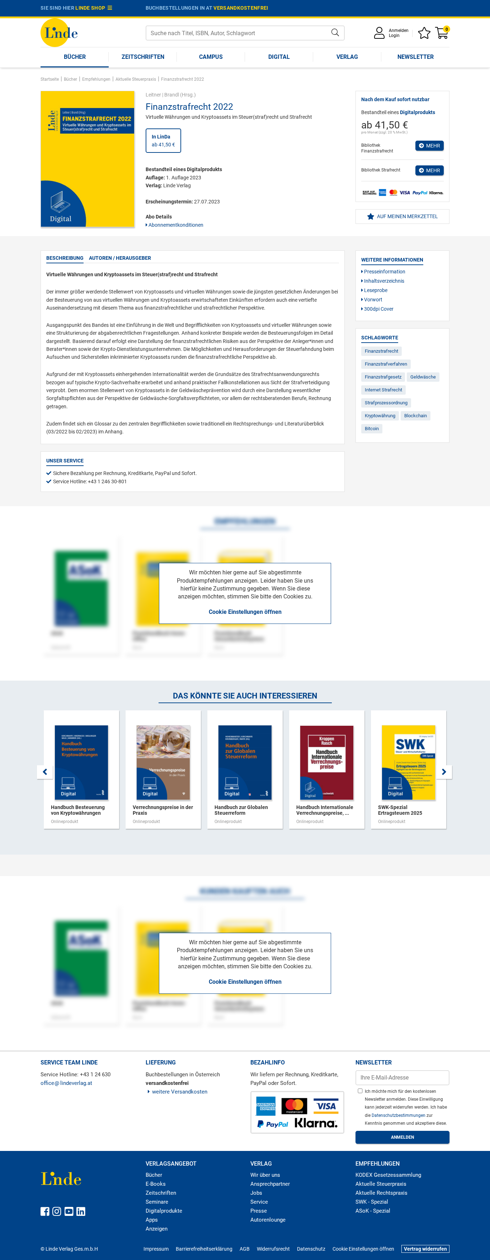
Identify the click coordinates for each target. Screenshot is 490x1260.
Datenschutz (311, 1249)
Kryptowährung (380, 415)
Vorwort (372, 299)
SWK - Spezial (371, 1202)
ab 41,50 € (163, 140)
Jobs (256, 1193)
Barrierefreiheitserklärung (204, 1249)
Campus (211, 56)
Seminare (157, 1202)
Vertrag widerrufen (425, 1249)
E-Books (156, 1184)
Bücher (75, 56)
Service (259, 1202)
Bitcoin (372, 428)
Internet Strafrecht (383, 389)
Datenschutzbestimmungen (399, 1115)
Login (394, 35)
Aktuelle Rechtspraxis (381, 1193)
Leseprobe (375, 290)
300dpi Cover (378, 309)
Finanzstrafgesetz (383, 377)
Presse (258, 1211)
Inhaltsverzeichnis (383, 281)
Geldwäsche (423, 377)
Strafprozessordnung (386, 402)
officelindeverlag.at (66, 1083)
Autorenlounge (268, 1220)
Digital (279, 56)
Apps (152, 1220)
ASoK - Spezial (372, 1211)
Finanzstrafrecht (381, 351)
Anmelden (399, 30)
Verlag (347, 56)
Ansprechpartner (270, 1184)
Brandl (171, 95)
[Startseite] (59, 32)
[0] (442, 35)
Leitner (153, 95)
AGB (245, 1249)
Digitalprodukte (164, 1211)
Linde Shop (91, 8)
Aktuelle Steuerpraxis (380, 1184)
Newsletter (415, 56)
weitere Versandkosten (179, 1092)
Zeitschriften (143, 56)
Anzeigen (157, 1229)
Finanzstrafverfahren (386, 364)
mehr (432, 146)
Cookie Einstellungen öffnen (245, 611)
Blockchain (415, 415)
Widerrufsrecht (273, 1249)
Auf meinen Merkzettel (407, 216)
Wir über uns (265, 1175)
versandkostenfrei (240, 8)
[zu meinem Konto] (380, 35)
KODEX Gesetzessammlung (388, 1175)
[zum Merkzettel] (425, 35)
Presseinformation (384, 271)
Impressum (156, 1249)
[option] (81, 773)
